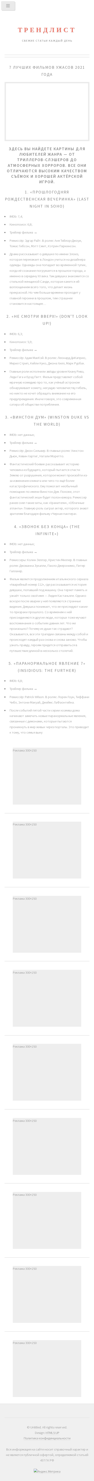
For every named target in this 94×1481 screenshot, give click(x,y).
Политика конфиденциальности (47, 1438)
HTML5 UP (52, 1433)
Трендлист (47, 30)
